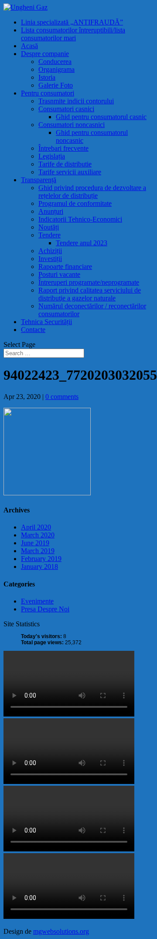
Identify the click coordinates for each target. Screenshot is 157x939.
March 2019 (38, 550)
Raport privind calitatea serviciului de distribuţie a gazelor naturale (89, 294)
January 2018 (39, 566)
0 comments (61, 396)
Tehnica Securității (46, 321)
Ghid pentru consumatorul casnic (101, 116)
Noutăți (48, 227)
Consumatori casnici (66, 109)
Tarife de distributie (65, 164)
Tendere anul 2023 (81, 243)
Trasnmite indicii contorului (76, 101)
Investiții (50, 258)
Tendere (49, 235)
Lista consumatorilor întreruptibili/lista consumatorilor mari (73, 34)
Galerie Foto (55, 85)
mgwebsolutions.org (61, 931)
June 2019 (35, 543)
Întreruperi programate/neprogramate (88, 282)
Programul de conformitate (75, 203)
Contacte (33, 329)
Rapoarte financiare (65, 266)
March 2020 (38, 535)
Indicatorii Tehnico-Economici (80, 219)
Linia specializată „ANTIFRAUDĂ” (72, 22)
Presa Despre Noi (45, 609)
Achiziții (50, 250)
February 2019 (41, 558)
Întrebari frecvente (63, 148)
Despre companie (45, 53)
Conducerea (55, 61)
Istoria (46, 77)
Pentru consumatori (47, 93)
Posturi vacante (59, 274)
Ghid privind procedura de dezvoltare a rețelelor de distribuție (92, 191)
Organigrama (56, 69)
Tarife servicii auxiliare (69, 172)
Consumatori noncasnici (71, 124)
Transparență (38, 180)
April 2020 (36, 527)
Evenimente (37, 601)
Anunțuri (50, 211)
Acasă (29, 45)
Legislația (51, 156)
